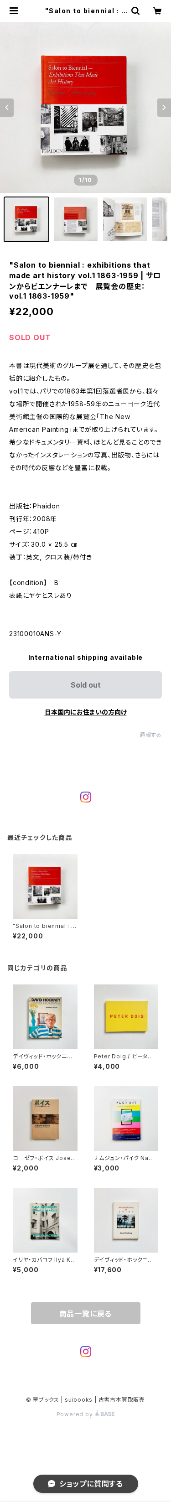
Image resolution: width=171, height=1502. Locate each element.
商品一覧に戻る (85, 1313)
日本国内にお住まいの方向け (86, 712)
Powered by (76, 1414)
